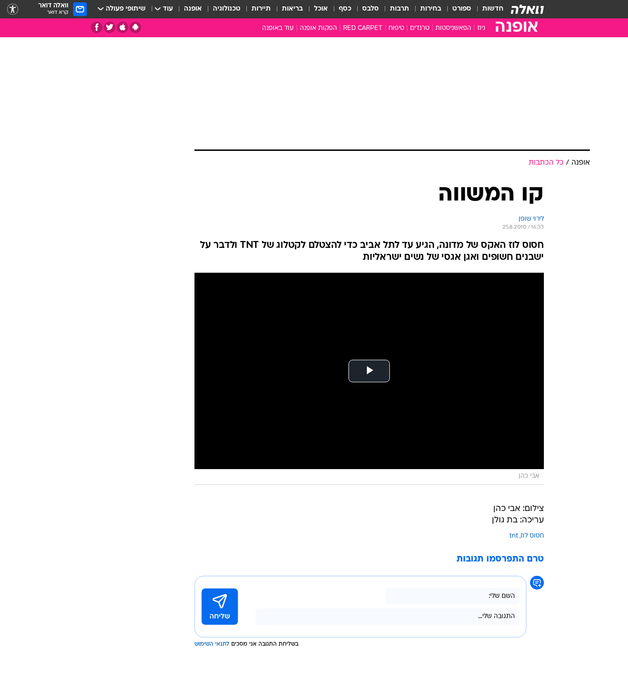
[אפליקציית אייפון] (122, 27)
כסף (345, 9)
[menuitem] (487, 9)
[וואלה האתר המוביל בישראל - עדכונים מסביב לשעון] (527, 9)
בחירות (430, 9)
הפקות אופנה (318, 28)
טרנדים (419, 28)
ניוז (481, 28)
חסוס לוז (532, 536)
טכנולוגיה (226, 9)
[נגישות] (12, 9)
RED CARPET (363, 28)
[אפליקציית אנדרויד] (135, 27)
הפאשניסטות (453, 28)
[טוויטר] (109, 27)
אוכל (321, 9)
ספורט (461, 9)
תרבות (399, 9)
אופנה (193, 9)
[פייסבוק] (97, 27)
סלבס (370, 9)
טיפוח (396, 28)
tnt (513, 536)
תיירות (261, 9)
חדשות (492, 9)
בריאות (292, 9)
